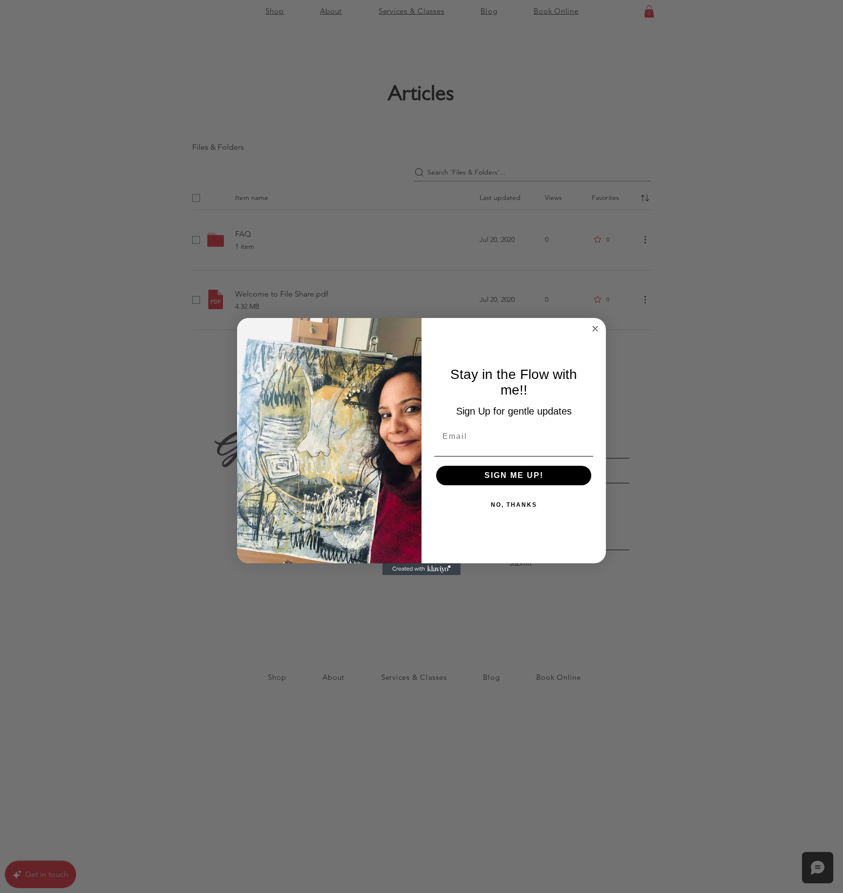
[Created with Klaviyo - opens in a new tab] (421, 569)
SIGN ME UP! (513, 475)
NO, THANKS (514, 504)
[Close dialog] (595, 329)
